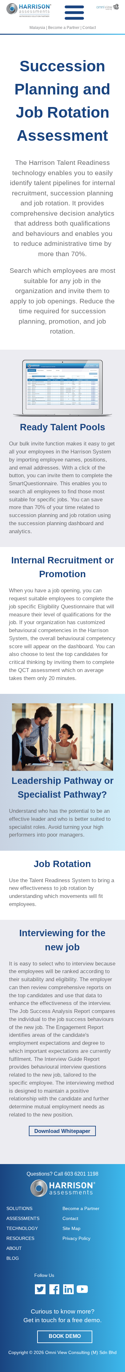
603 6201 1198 (81, 1174)
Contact (89, 27)
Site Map (71, 1228)
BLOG (12, 1258)
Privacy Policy (76, 1238)
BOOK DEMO (65, 1336)
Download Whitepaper (62, 1131)
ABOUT (14, 1248)
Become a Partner (63, 27)
